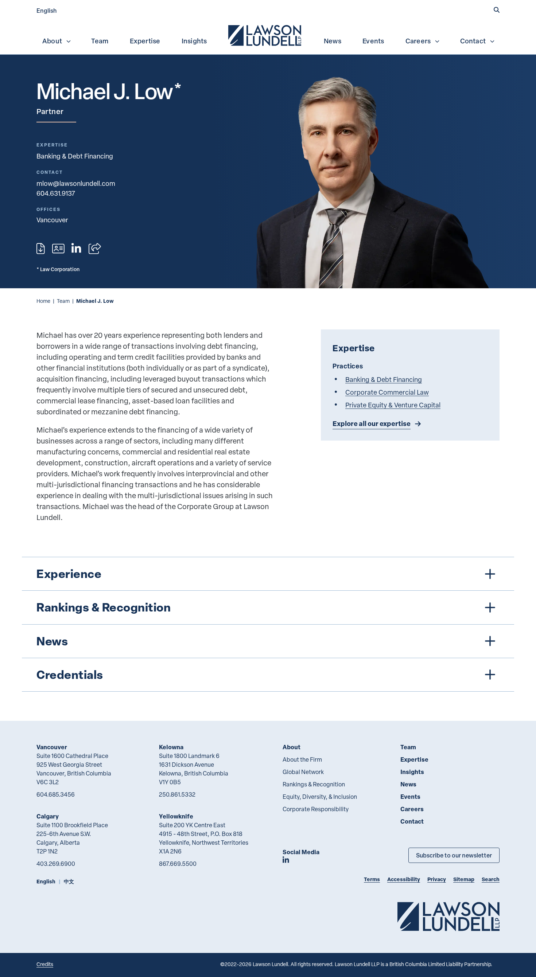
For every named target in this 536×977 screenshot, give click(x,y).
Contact (473, 41)
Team (99, 41)
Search (491, 879)
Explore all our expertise (372, 423)
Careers (418, 41)
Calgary (47, 816)
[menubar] (268, 34)
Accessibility (403, 879)
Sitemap (463, 879)
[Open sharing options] (95, 248)
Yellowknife (176, 816)
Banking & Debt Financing (74, 155)
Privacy (436, 879)
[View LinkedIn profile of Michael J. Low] (76, 248)
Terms (372, 879)
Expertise (145, 41)
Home (43, 300)
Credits (44, 964)
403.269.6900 (55, 864)
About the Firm (302, 759)
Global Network (303, 772)
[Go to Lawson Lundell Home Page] (448, 916)
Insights (194, 41)
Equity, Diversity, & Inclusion (320, 797)
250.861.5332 (177, 794)
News (332, 41)
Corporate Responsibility (316, 809)
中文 (69, 881)
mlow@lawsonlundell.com (75, 183)
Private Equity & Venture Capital (392, 404)
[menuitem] (265, 34)
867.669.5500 (178, 864)
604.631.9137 (55, 193)
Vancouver (51, 747)
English (46, 10)
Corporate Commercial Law (387, 391)
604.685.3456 (55, 794)
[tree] (268, 624)
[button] (497, 9)
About (52, 41)
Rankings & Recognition (314, 784)
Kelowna (171, 747)
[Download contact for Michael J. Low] (58, 248)
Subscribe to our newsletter (454, 855)
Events (373, 41)
